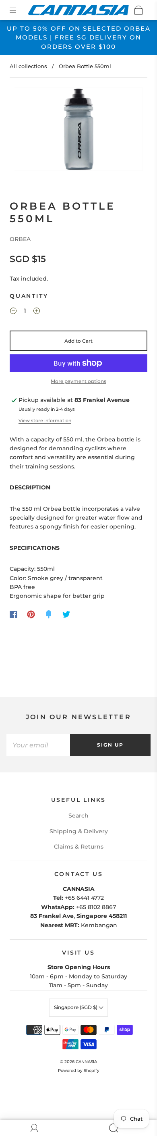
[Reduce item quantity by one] (13, 312)
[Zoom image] (78, 130)
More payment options (78, 381)
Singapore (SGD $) (76, 1007)
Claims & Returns (78, 846)
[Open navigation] (18, 10)
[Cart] (138, 10)
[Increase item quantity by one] (36, 312)
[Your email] (38, 745)
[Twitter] (66, 614)
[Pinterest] (31, 614)
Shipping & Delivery (79, 831)
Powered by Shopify (78, 1070)
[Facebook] (13, 614)
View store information (45, 420)
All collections (28, 66)
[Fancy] (49, 614)
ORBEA (20, 239)
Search (78, 815)
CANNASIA (86, 1061)
